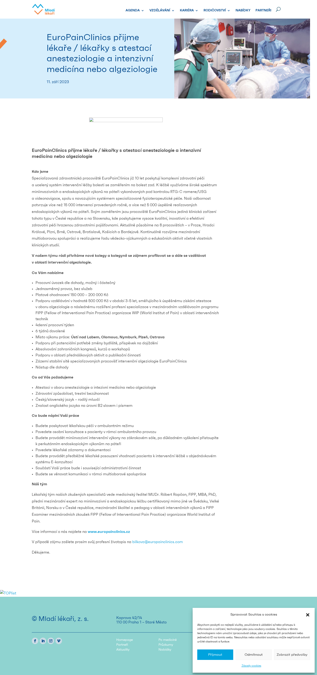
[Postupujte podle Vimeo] (58, 641)
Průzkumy (165, 644)
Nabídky (243, 10)
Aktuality (122, 649)
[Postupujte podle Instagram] (51, 641)
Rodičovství (215, 10)
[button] (307, 615)
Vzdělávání (159, 10)
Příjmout (215, 654)
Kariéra (187, 10)
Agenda (133, 10)
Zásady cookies (251, 665)
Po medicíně (167, 640)
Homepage (124, 640)
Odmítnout (254, 654)
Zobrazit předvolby (292, 654)
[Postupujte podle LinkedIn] (43, 641)
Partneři (263, 10)
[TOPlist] (8, 593)
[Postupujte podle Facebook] (35, 641)
